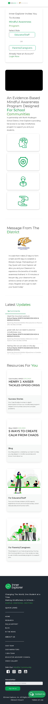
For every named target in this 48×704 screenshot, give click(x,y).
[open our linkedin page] (20, 671)
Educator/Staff (22, 35)
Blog (7, 628)
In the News (10, 632)
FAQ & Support (11, 624)
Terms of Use (37, 700)
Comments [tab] (14, 311)
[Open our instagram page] (14, 671)
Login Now (14, 56)
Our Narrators (12, 649)
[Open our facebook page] (8, 671)
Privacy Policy (17, 700)
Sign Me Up (13, 688)
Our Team (9, 646)
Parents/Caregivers (22, 48)
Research (9, 620)
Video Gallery (11, 661)
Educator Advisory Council (17, 657)
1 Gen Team (10, 653)
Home (7, 616)
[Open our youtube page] (26, 671)
